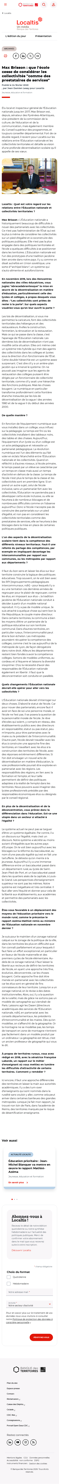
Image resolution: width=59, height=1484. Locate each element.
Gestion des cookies (38, 1463)
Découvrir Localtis (21, 1250)
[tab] (12, 1199)
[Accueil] (28, 4)
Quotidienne (19, 1277)
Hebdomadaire (21, 1283)
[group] (29, 176)
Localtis (7, 13)
